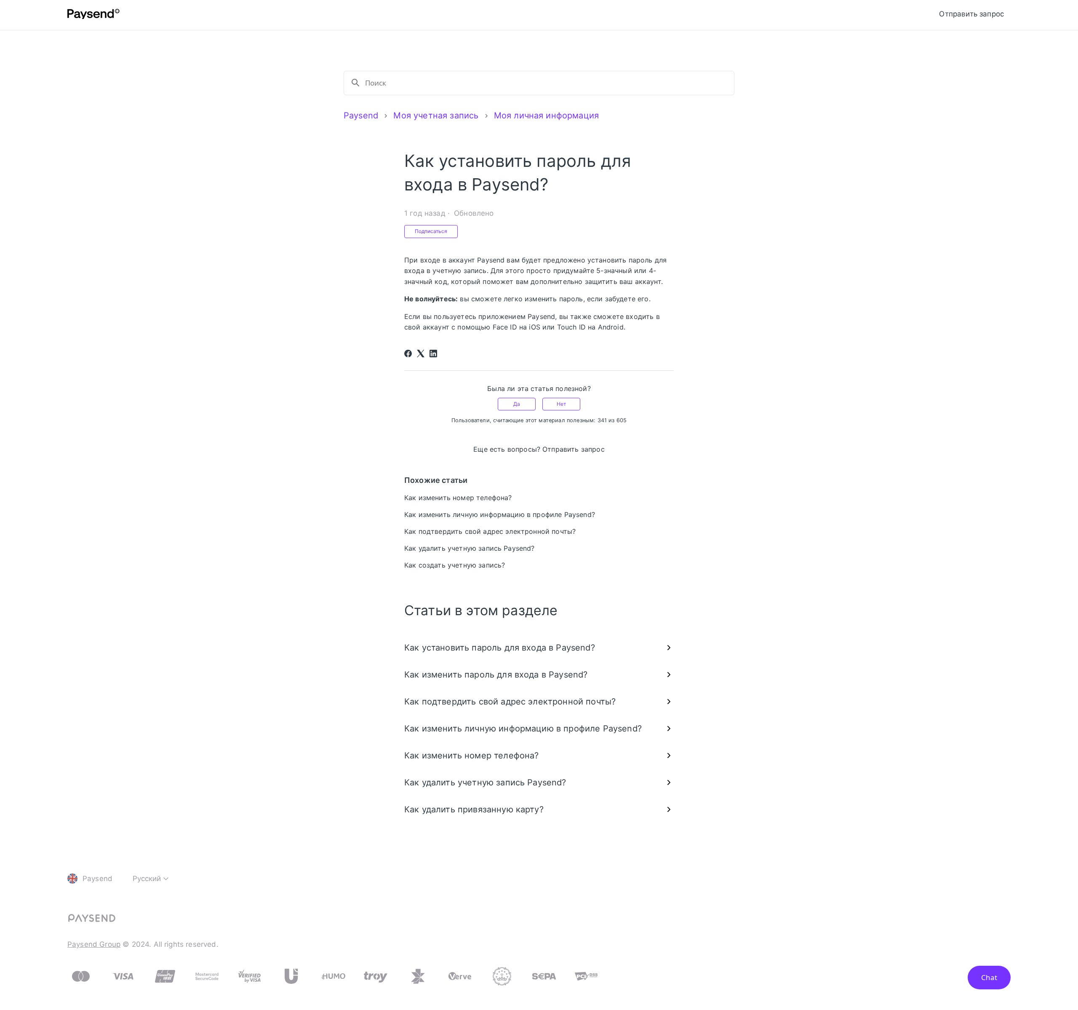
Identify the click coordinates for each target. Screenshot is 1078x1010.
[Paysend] (93, 15)
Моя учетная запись (435, 115)
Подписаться (431, 231)
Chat (989, 977)
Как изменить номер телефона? (458, 497)
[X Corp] (420, 353)
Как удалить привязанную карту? (474, 809)
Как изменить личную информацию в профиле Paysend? (499, 514)
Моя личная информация (546, 115)
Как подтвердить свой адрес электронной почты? (490, 531)
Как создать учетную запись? (454, 565)
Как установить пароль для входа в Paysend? (499, 648)
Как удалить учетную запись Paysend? (469, 548)
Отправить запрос (971, 14)
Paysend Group (93, 944)
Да (516, 404)
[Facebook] (408, 353)
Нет (561, 404)
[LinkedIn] (433, 353)
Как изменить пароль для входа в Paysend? (495, 675)
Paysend (361, 115)
